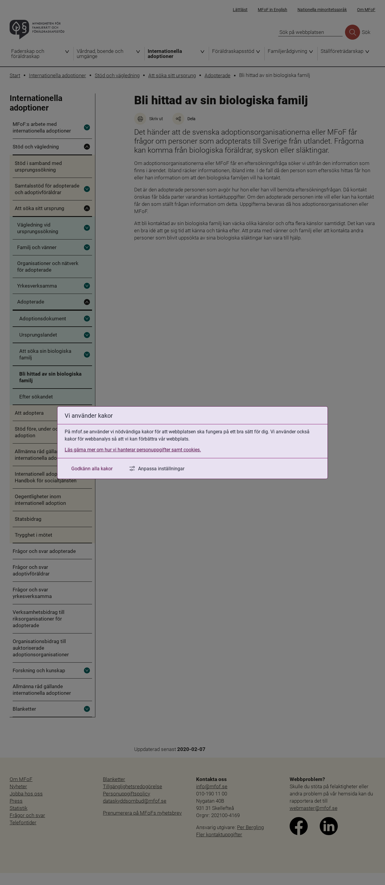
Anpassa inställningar (161, 468)
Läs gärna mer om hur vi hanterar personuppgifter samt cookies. (133, 449)
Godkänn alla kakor (91, 468)
